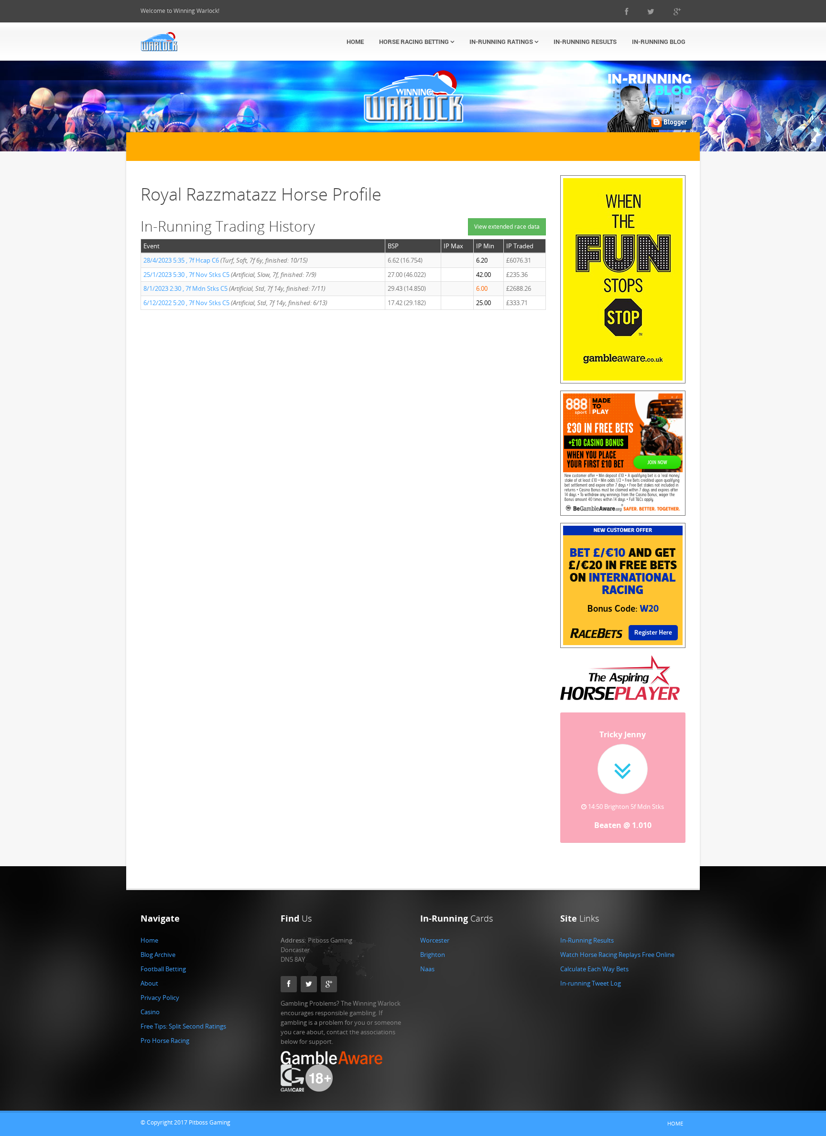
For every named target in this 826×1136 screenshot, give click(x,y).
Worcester (434, 940)
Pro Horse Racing (165, 1040)
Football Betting (163, 969)
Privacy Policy (160, 997)
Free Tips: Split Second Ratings (183, 1026)
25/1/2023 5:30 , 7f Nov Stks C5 (186, 274)
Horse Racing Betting (414, 41)
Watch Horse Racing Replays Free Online (617, 954)
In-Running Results (585, 41)
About (149, 983)
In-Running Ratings (501, 41)
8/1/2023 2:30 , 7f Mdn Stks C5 (185, 288)
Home (355, 41)
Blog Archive (158, 954)
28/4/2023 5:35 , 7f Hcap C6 (181, 260)
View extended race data (507, 227)
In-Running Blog (658, 41)
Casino (150, 1012)
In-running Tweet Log (590, 983)
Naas (427, 969)
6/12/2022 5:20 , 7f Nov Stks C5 (186, 302)
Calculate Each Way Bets (594, 969)
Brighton (432, 954)
